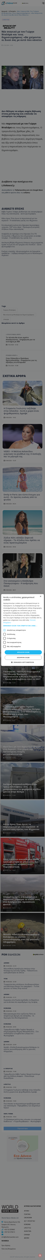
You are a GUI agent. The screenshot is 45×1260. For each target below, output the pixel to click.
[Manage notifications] (40, 1255)
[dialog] (22, 630)
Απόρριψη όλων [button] (23, 658)
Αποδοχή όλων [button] (23, 652)
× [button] (40, 596)
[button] (22, 626)
